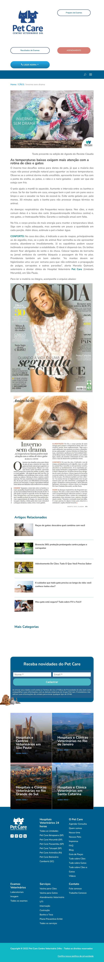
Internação (45, 905)
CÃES (21, 84)
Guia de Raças (76, 854)
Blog (71, 849)
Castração (45, 910)
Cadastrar (52, 682)
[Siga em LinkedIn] (25, 836)
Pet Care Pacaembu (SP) (52, 844)
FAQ (71, 845)
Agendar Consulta (78, 823)
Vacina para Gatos (49, 892)
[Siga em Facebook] (12, 836)
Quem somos (75, 828)
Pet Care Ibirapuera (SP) (52, 835)
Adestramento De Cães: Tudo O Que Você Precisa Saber (63, 563)
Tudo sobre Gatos (77, 863)
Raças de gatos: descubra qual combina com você (60, 525)
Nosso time (74, 832)
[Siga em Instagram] (16, 836)
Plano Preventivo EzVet (51, 919)
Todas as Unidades (49, 830)
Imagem (14, 896)
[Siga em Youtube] (20, 836)
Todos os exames (18, 900)
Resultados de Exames (30, 50)
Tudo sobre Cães (77, 858)
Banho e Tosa (46, 914)
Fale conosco (75, 888)
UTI (41, 901)
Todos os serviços (48, 923)
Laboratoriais (17, 892)
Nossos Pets (75, 836)
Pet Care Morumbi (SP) (51, 839)
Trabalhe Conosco (78, 892)
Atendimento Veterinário (52, 897)
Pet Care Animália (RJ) (51, 852)
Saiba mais (21, 753)
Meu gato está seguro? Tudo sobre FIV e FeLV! (58, 601)
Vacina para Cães (48, 888)
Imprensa (73, 841)
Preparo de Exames (74, 12)
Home (13, 84)
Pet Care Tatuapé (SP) (51, 848)
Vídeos (72, 876)
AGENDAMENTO (74, 50)
